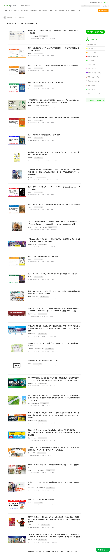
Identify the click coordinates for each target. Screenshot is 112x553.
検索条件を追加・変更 (96, 32)
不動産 (73, 10)
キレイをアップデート (94, 93)
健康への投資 (91, 85)
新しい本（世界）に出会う (95, 73)
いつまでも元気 (92, 52)
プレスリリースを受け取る (97, 100)
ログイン (106, 2)
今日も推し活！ (92, 89)
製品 (10, 10)
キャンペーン (24, 10)
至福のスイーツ (92, 69)
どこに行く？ (91, 64)
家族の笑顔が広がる (93, 81)
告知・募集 (34, 10)
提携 (67, 10)
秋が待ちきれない (93, 56)
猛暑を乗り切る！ (93, 48)
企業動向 (61, 10)
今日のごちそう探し (93, 77)
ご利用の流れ (93, 2)
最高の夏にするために (94, 44)
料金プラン (100, 2)
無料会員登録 (103, 10)
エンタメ (79, 10)
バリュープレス (10, 6)
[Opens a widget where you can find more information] (103, 550)
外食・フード (53, 10)
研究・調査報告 (43, 10)
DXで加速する (92, 60)
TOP (6, 10)
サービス (16, 10)
